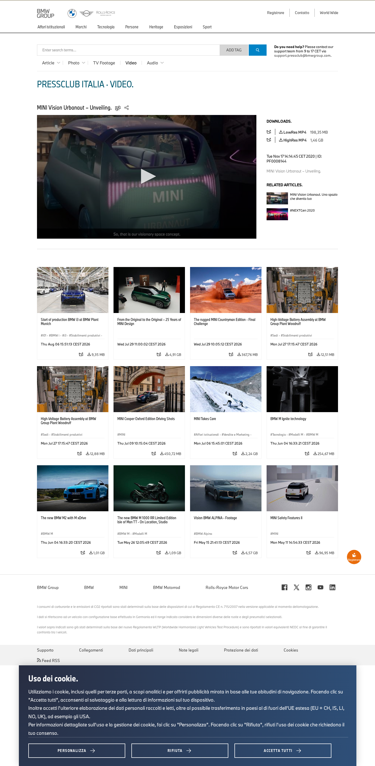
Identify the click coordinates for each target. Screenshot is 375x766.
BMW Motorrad (166, 587)
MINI (123, 587)
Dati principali (141, 650)
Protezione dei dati (241, 650)
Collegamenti (91, 650)
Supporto (45, 650)
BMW (89, 587)
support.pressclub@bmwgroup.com (302, 55)
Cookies (291, 650)
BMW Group (48, 587)
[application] (146, 177)
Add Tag (234, 50)
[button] (146, 176)
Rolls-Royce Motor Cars (227, 587)
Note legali (188, 650)
